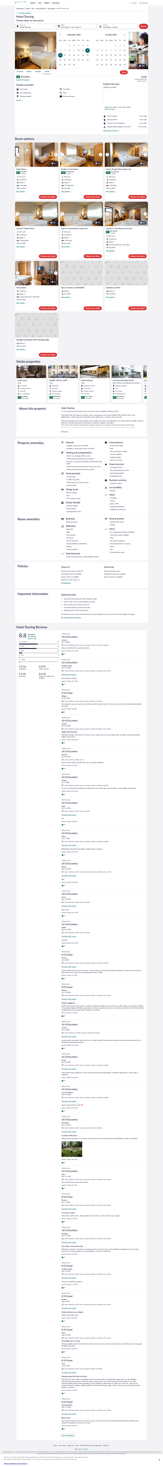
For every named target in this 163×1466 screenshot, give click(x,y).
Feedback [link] (106, 1445)
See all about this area (110, 131)
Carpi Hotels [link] (51, 8)
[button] (69, 45)
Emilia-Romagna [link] (41, 8)
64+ (143, 66)
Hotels (32, 3)
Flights (46, 3)
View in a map (109, 109)
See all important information (71, 618)
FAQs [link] (77, 1445)
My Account (144, 3)
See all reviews (68, 1435)
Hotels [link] (28, 8)
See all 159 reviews (22, 80)
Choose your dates (48, 197)
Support (134, 3)
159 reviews (32, 636)
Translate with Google (69, 674)
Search (143, 26)
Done (124, 72)
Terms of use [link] (62, 1445)
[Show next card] (146, 384)
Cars (40, 3)
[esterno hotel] (72, 1149)
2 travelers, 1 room (110, 27)
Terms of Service (22, 1463)
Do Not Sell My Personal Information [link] (91, 1445)
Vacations (56, 3)
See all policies (66, 583)
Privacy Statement (10, 1463)
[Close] (159, 1459)
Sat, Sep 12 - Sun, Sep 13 (71, 27)
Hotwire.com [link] (20, 8)
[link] (20, 71)
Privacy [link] (55, 1445)
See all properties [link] (25, 13)
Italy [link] (33, 8)
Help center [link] (70, 1445)
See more (64, 432)
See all (18, 100)
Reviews (30, 638)
